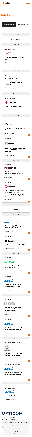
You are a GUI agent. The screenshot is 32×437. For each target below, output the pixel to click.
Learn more (16, 433)
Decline (16, 431)
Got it (16, 429)
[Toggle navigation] (28, 3)
